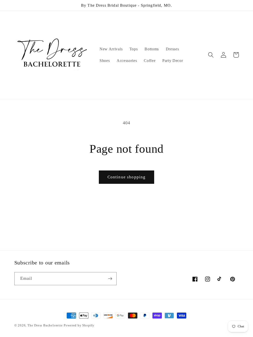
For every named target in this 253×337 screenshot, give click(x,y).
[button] (211, 55)
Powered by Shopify (79, 325)
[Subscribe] (110, 278)
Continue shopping (126, 177)
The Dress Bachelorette (45, 325)
